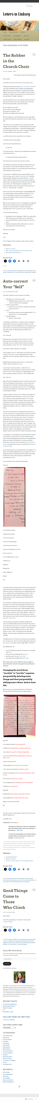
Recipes (5, 1054)
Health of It (16, 939)
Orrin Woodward (19, 272)
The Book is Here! (13, 32)
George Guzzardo (8, 1080)
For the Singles (7, 1039)
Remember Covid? (8, 1011)
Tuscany (19, 944)
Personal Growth (12, 270)
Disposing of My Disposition (13, 252)
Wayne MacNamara (8, 1082)
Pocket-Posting (7, 1008)
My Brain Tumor (7, 39)
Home (4, 32)
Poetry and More (8, 1053)
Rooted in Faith (20, 878)
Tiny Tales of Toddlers (9, 1060)
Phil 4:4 (5, 241)
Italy (13, 942)
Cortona (10, 942)
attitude (31, 270)
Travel (4, 941)
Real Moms (26, 35)
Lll (3, 1010)
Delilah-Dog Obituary (9, 1006)
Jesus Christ (22, 880)
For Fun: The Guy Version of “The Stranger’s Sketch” (19, 860)
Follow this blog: (12, 951)
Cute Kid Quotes (8, 1035)
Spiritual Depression (17, 625)
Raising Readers (17, 35)
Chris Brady (6, 880)
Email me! (7, 963)
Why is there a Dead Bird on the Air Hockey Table (19, 250)
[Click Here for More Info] (19, 1086)
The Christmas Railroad (10, 1004)
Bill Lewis (5, 1076)
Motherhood (6, 1049)
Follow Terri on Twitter (16, 1017)
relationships (27, 272)
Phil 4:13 (8, 652)
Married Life (6, 1047)
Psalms (11, 881)
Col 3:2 (25, 654)
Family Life (6, 1037)
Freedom (10, 939)
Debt (10, 880)
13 (34, 280)
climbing (5, 942)
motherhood (18, 942)
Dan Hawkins (6, 1078)
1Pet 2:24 (25, 658)
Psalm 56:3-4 (12, 618)
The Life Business (12, 944)
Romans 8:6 (20, 830)
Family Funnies (7, 35)
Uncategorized (20, 270)
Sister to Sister (7, 1058)
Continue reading (8, 921)
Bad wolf (25, 941)
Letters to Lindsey (16, 14)
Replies (33, 272)
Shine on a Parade (10, 248)
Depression (15, 880)
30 (34, 889)
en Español (26, 39)
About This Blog (17, 39)
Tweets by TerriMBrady (9, 1019)
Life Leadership (29, 880)
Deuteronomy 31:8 (19, 838)
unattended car (24, 176)
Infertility (23, 32)
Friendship (6, 1043)
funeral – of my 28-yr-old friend (27, 86)
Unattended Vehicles (11, 857)
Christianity (9, 272)
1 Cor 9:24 (22, 656)
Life (14, 272)
